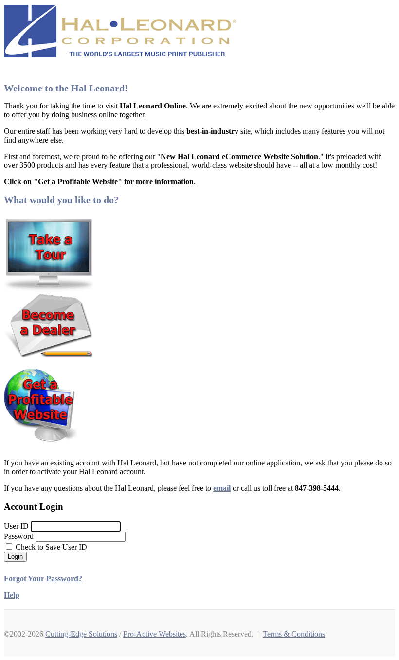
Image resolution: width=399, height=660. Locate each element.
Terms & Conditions (294, 634)
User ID (16, 526)
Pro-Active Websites (154, 634)
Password (19, 536)
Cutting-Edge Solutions (81, 634)
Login (15, 556)
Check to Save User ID (50, 547)
